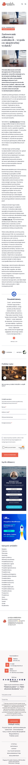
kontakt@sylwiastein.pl (16, 665)
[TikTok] (17, 679)
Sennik (4, 601)
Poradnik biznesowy (7, 561)
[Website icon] (14, 338)
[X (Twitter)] (24, 679)
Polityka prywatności (14, 751)
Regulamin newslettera (14, 753)
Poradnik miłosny (6, 570)
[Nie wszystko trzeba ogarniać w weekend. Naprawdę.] (6, 634)
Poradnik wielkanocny (8, 589)
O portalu (14, 744)
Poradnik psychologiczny (9, 574)
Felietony (4, 551)
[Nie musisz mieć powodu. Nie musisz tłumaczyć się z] (14, 634)
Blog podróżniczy (14, 734)
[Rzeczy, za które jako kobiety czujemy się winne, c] (22, 629)
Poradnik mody (6, 572)
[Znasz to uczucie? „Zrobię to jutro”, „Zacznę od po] (14, 629)
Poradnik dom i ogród (8, 29)
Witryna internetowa (7, 417)
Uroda (3, 603)
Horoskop (4, 555)
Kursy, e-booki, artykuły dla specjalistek (14, 731)
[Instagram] (8, 679)
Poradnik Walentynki (7, 587)
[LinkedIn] (12, 679)
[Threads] (10, 679)
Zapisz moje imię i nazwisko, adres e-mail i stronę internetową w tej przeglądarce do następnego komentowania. (13, 440)
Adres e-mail (6, 412)
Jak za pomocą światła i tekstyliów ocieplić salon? (13, 385)
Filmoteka (4, 553)
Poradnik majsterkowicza (9, 568)
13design (17, 763)
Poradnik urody (6, 584)
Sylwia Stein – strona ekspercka (14, 729)
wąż (13, 101)
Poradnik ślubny (6, 578)
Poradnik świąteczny (8, 580)
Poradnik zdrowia (7, 591)
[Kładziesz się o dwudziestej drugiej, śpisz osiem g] (6, 629)
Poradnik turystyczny (8, 582)
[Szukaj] (22, 4)
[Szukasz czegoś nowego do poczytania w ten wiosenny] (14, 639)
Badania (4, 549)
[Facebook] (3, 679)
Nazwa (4, 407)
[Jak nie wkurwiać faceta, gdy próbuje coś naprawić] (22, 634)
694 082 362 (16, 660)
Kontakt (14, 748)
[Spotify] (19, 679)
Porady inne (5, 593)
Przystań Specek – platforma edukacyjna (14, 727)
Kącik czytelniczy (7, 557)
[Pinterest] (15, 679)
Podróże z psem (14, 736)
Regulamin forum (14, 755)
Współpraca (14, 746)
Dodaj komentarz (7, 423)
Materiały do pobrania (8, 559)
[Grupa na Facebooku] (5, 679)
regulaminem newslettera (17, 715)
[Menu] (25, 4)
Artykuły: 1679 (14, 341)
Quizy (3, 597)
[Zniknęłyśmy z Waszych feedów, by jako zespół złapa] (6, 639)
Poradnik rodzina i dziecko (9, 576)
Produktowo (5, 595)
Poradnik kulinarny (7, 566)
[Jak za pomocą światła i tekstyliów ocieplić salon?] (14, 373)
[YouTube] (22, 679)
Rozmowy (4, 599)
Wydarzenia (5, 605)
